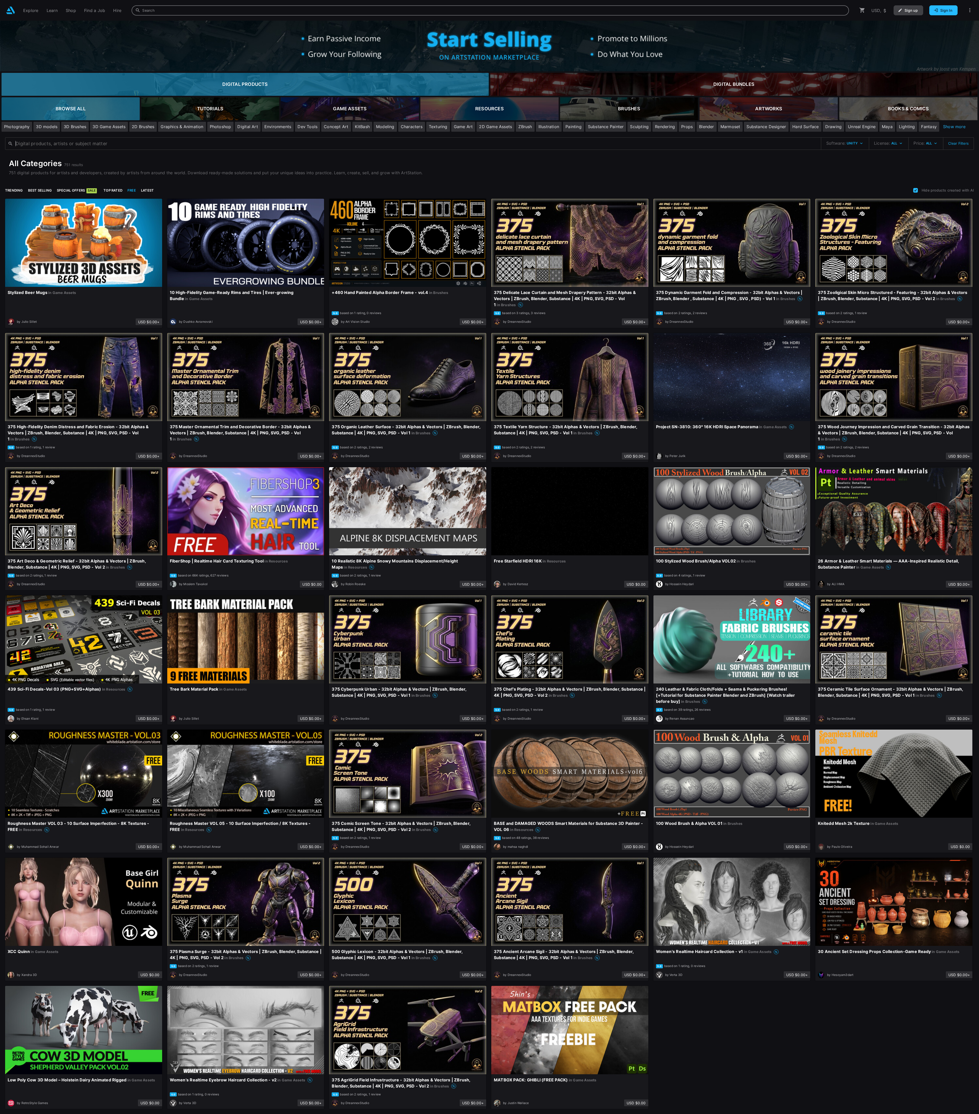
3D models (46, 126)
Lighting (907, 126)
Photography (17, 126)
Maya (887, 126)
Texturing (438, 126)
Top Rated (113, 190)
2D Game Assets (495, 126)
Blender (706, 126)
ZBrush (525, 126)
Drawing (833, 126)
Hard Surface (805, 126)
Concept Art (336, 126)
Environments (277, 126)
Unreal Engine (861, 126)
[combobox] (490, 10)
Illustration (548, 126)
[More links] (970, 10)
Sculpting (639, 126)
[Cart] (862, 10)
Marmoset (730, 126)
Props (687, 126)
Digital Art (247, 126)
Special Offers (76, 190)
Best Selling (40, 190)
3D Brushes (75, 126)
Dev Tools (307, 126)
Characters (411, 126)
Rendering (665, 126)
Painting (573, 126)
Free (131, 190)
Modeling (385, 126)
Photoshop (220, 126)
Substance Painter (606, 126)
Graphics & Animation (182, 126)
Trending (14, 190)
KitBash (362, 126)
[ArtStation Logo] (10, 10)
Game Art (463, 126)
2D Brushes (143, 126)
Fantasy (928, 126)
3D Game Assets (109, 126)
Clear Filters (958, 143)
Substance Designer (766, 126)
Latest (147, 190)
